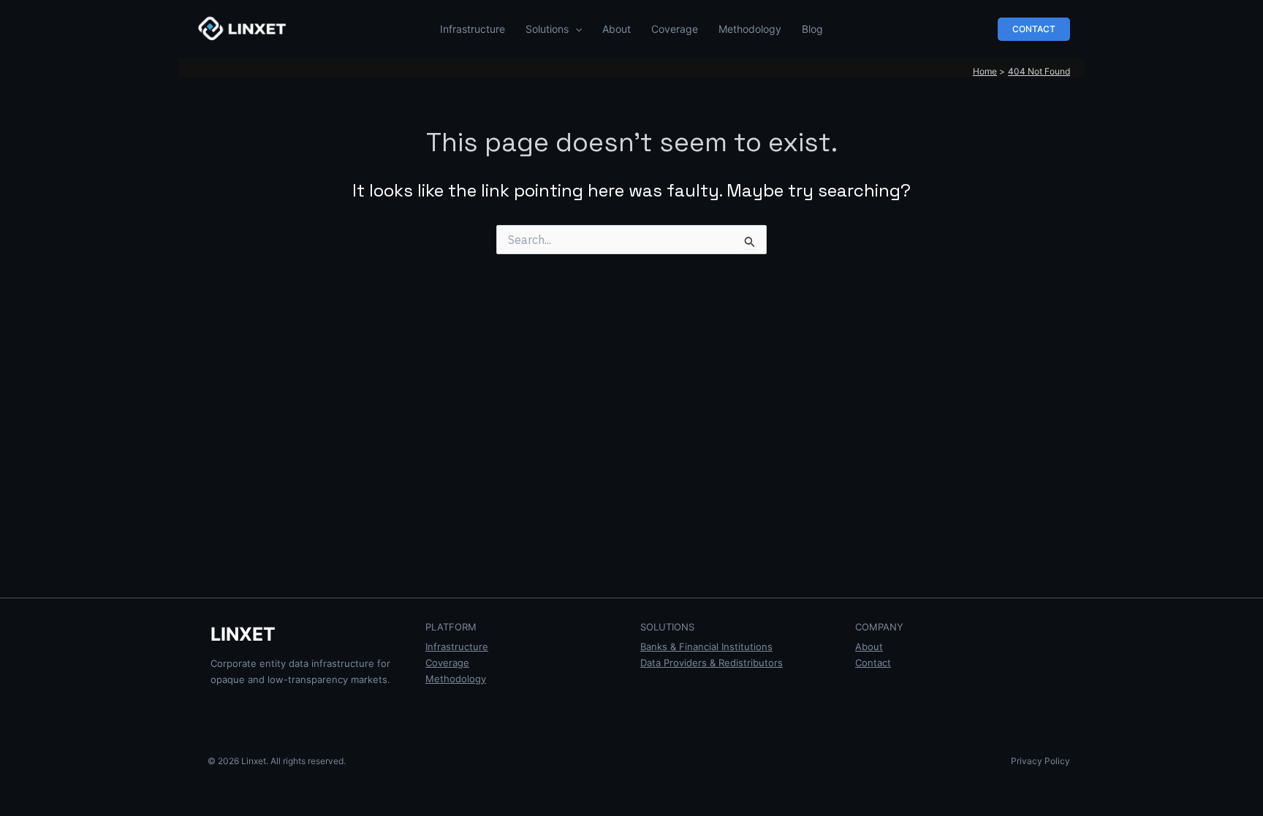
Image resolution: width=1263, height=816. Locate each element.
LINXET (243, 634)
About (616, 29)
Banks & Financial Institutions (706, 646)
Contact (873, 662)
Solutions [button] (547, 29)
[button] (575, 28)
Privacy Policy (1040, 760)
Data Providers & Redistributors (711, 662)
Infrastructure (472, 29)
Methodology (749, 29)
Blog (812, 29)
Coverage (674, 29)
